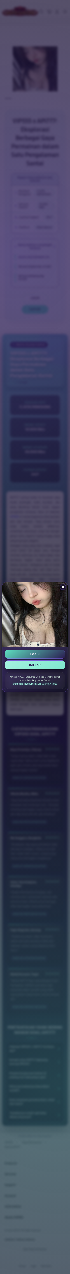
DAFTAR (35, 664)
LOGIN (35, 654)
